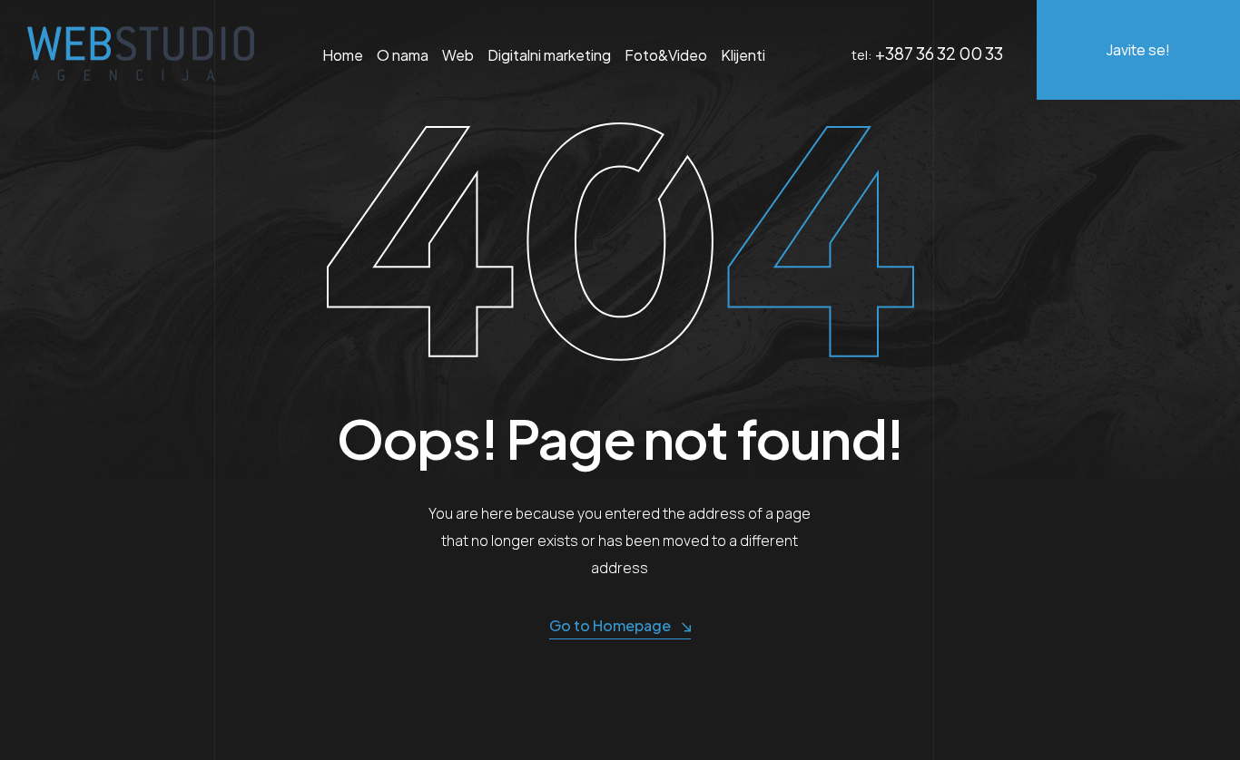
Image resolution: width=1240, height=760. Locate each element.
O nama (402, 54)
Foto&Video (666, 54)
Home (342, 54)
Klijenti (743, 54)
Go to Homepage (610, 625)
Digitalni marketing (549, 54)
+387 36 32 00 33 (939, 53)
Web (458, 54)
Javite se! (1138, 50)
